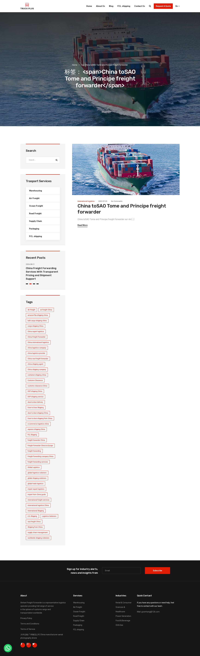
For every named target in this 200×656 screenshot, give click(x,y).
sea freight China (34, 522)
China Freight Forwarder (36, 337)
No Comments (116, 201)
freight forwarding (34, 451)
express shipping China (36, 429)
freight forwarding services (38, 462)
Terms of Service (27, 629)
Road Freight (35, 213)
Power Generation (123, 616)
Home (89, 6)
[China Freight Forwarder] (27, 6)
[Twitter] (34, 645)
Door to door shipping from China (40, 418)
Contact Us (139, 6)
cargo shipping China (35, 326)
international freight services (38, 500)
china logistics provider (36, 353)
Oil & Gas (119, 625)
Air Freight (34, 198)
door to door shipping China (38, 413)
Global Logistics (34, 467)
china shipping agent (35, 364)
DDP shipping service (35, 397)
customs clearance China (37, 386)
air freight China (46, 310)
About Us (100, 6)
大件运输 (24, 634)
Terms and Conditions (29, 624)
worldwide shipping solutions (38, 538)
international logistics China (38, 505)
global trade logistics (35, 484)
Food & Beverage (123, 620)
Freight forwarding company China (40, 456)
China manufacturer (49, 634)
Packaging (34, 228)
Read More (82, 225)
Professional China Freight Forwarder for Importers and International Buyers (42, 272)
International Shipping (36, 511)
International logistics (86, 201)
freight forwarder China (36, 440)
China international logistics (38, 342)
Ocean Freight (36, 206)
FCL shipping (123, 6)
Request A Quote (163, 6)
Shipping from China (35, 527)
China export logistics (36, 331)
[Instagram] (28, 645)
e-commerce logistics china (38, 424)
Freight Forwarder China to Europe (40, 446)
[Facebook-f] (22, 645)
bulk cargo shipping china (37, 321)
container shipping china (37, 375)
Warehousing (35, 190)
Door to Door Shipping (36, 408)
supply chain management (38, 532)
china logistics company (37, 348)
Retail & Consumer (124, 603)
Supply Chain (35, 221)
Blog (111, 6)
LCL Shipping (32, 516)
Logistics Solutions (49, 516)
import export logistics (36, 489)
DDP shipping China (35, 391)
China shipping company (37, 370)
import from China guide (37, 494)
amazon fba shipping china (38, 315)
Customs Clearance (35, 380)
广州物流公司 (34, 634)
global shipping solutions (37, 478)
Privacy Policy (26, 618)
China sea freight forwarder (38, 359)
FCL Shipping (32, 435)
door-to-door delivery (35, 402)
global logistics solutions (37, 473)
